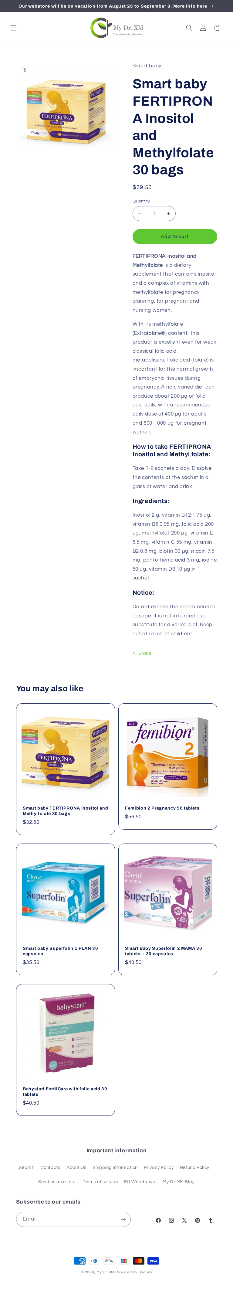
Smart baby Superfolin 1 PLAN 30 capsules (60, 951)
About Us (76, 1167)
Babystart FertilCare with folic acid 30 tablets (65, 1091)
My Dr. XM (105, 1272)
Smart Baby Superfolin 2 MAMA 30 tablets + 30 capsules (163, 951)
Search (26, 1167)
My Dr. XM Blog (179, 1182)
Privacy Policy (159, 1167)
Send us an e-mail (57, 1182)
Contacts (50, 1167)
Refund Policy (194, 1167)
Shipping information (115, 1167)
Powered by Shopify (134, 1272)
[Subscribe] (123, 1219)
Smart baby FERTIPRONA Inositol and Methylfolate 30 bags (65, 811)
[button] (13, 28)
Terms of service (100, 1182)
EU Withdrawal (140, 1182)
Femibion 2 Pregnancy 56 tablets (162, 808)
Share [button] (145, 653)
